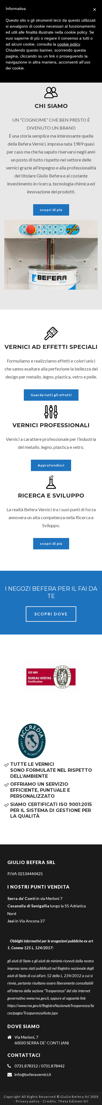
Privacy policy (28, 1101)
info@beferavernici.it (32, 1074)
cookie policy (68, 44)
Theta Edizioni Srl (73, 1101)
